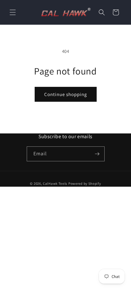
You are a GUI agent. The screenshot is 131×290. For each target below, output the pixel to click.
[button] (13, 12)
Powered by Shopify (84, 183)
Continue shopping (65, 94)
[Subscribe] (97, 153)
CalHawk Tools (55, 183)
